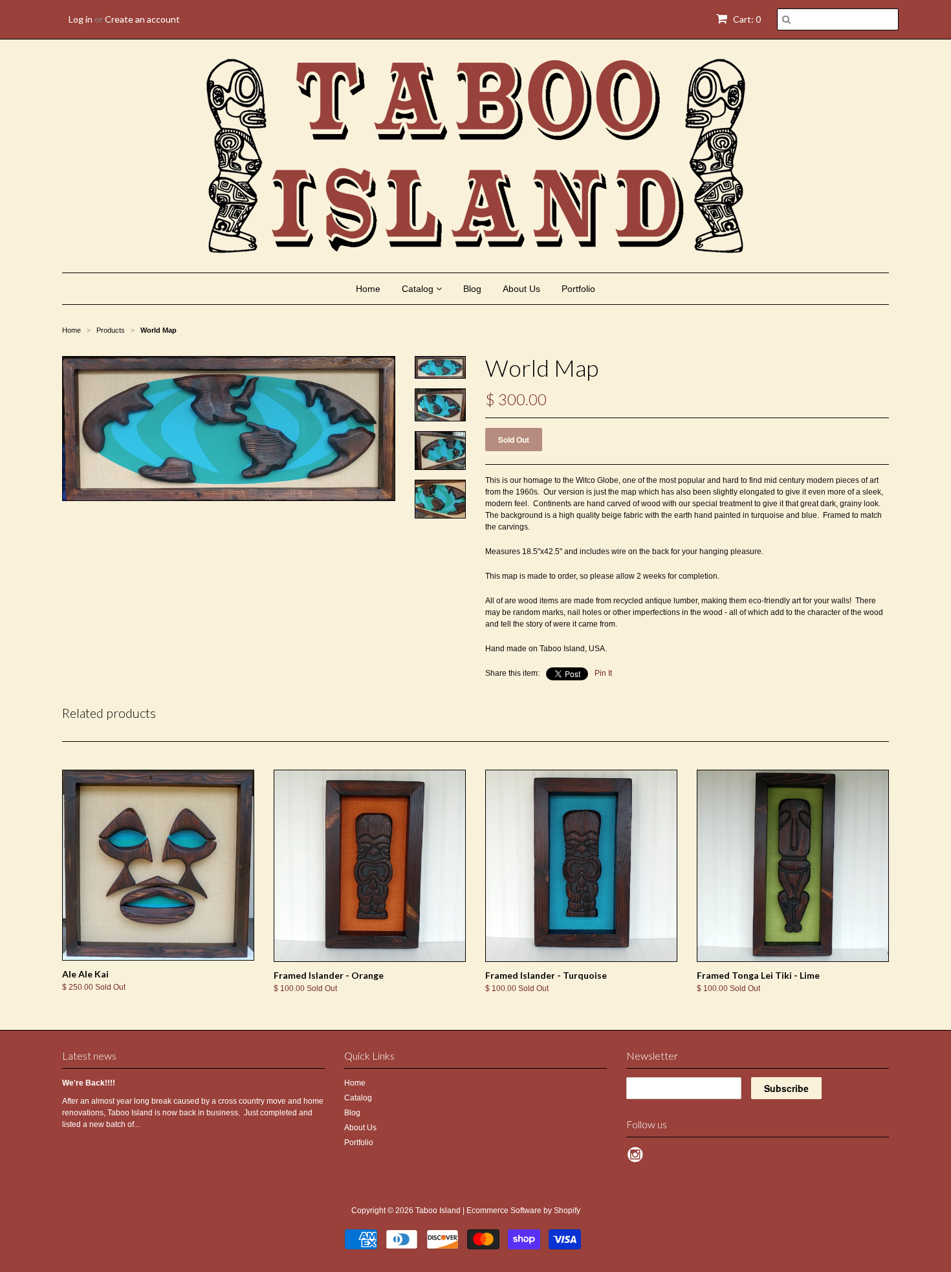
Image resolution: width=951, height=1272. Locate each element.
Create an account (142, 19)
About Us (521, 289)
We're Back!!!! (88, 1083)
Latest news (89, 1055)
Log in (81, 19)
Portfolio (578, 289)
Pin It (603, 673)
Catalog (419, 289)
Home (368, 289)
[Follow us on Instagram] (637, 1158)
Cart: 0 (746, 19)
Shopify (567, 1210)
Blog (472, 289)
